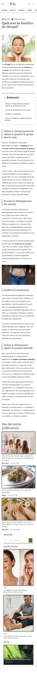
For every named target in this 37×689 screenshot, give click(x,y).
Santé (4, 495)
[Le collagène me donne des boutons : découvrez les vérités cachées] (18, 567)
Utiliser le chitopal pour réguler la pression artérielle (18, 119)
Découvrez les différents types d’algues (18, 659)
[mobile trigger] (3, 4)
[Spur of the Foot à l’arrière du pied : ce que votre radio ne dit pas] (18, 613)
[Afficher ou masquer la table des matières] (26, 97)
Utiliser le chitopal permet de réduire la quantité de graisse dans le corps (17, 105)
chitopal (24, 146)
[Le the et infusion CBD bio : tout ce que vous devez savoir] (18, 477)
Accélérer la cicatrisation (13, 114)
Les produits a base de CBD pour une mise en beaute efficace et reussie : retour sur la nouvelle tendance (17, 524)
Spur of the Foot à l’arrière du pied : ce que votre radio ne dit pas (18, 637)
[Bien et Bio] (13, 4)
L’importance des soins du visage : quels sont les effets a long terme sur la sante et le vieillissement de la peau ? (18, 458)
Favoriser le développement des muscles (18, 110)
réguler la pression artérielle (24, 359)
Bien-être (5, 463)
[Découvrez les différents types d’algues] (18, 655)
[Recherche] (29, 4)
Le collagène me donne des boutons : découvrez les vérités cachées (16, 591)
